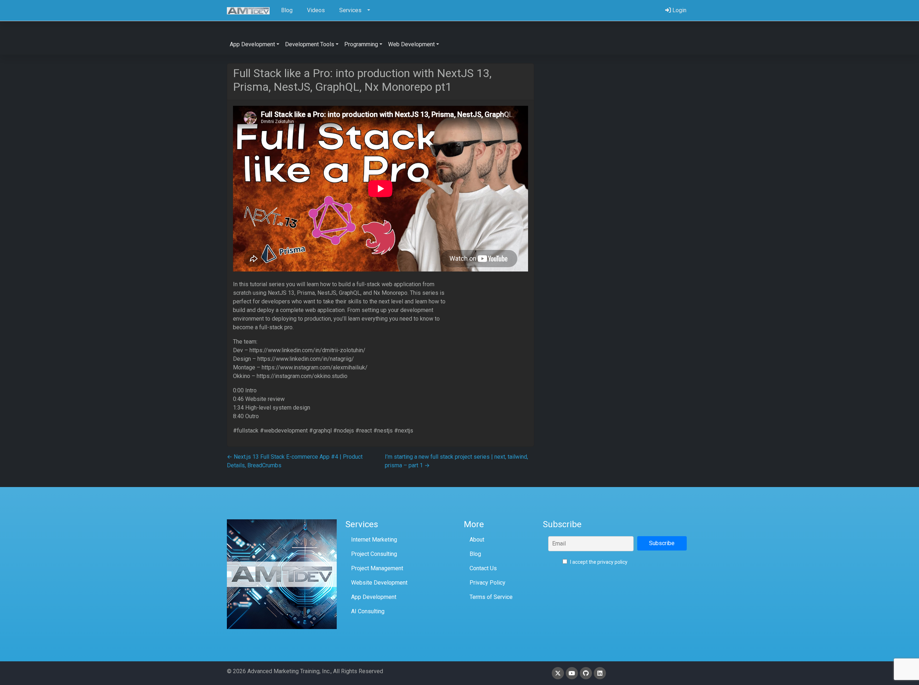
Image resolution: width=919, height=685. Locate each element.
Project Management (377, 568)
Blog (475, 554)
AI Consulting (367, 611)
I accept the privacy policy (598, 562)
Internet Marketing (374, 539)
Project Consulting (374, 554)
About (477, 539)
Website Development (379, 582)
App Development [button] (252, 44)
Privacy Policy (487, 582)
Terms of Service (491, 597)
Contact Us (483, 568)
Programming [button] (361, 44)
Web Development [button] (411, 44)
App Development (373, 597)
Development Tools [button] (309, 44)
